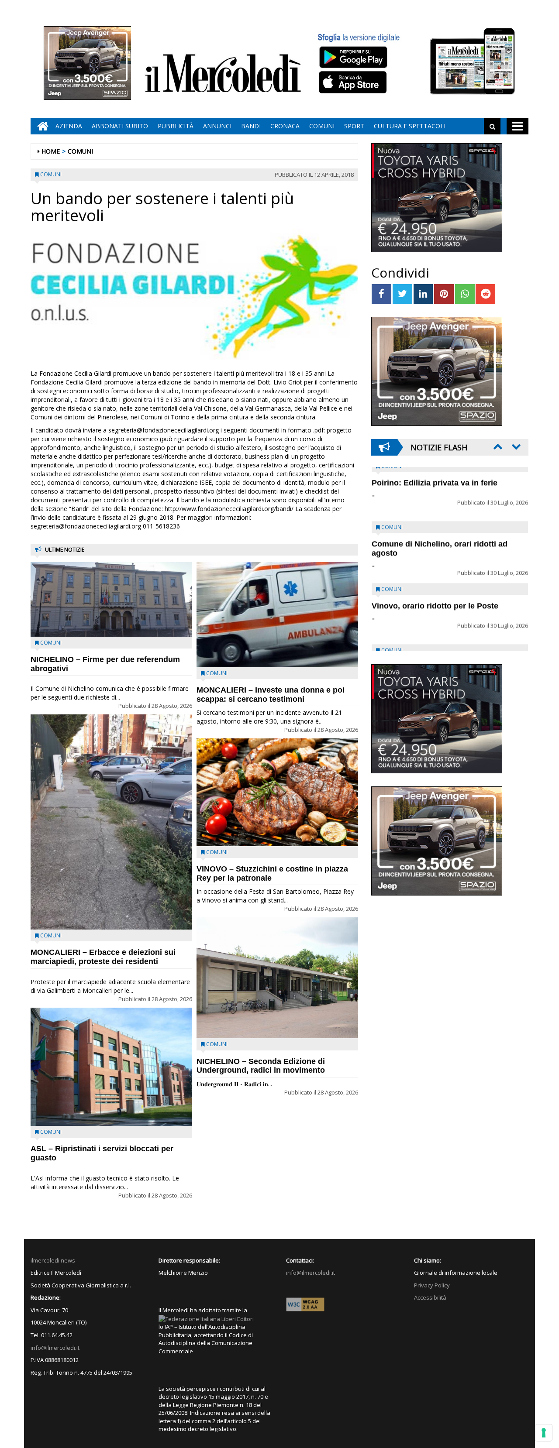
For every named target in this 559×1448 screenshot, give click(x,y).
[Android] (352, 57)
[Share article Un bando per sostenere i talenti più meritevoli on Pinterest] (444, 294)
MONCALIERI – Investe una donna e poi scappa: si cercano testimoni (271, 694)
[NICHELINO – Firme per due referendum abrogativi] (111, 599)
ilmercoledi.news (53, 1260)
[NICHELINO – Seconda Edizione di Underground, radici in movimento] (277, 978)
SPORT (354, 126)
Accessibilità (430, 1297)
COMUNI (322, 126)
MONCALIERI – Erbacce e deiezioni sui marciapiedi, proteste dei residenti (103, 957)
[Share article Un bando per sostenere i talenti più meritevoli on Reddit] (485, 294)
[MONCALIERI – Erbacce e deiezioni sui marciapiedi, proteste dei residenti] (111, 822)
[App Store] (353, 82)
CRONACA (285, 126)
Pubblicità (175, 126)
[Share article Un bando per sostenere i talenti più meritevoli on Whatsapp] (465, 294)
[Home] (41, 126)
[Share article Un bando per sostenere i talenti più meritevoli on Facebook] (381, 294)
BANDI (251, 126)
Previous (497, 446)
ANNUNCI (217, 126)
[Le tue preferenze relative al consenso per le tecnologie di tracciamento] (543, 1432)
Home (50, 151)
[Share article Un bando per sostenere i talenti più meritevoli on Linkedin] (423, 294)
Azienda (68, 126)
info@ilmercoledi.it (55, 1348)
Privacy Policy (432, 1285)
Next (515, 446)
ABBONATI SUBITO (120, 126)
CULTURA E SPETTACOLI (409, 126)
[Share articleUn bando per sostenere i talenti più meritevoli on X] (402, 294)
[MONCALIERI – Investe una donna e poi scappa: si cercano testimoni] (277, 614)
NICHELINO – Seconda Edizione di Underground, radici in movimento (261, 1066)
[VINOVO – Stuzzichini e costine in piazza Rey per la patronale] (277, 792)
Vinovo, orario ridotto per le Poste (435, 490)
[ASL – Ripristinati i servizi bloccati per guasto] (111, 1067)
